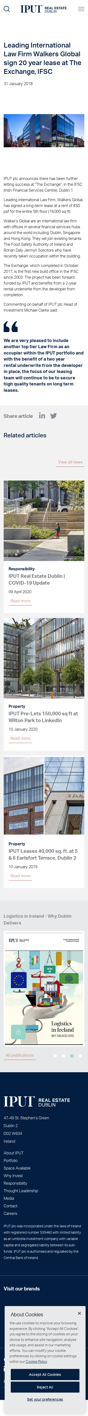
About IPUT (13, 1152)
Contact (10, 1205)
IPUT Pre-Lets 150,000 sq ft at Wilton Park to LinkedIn (43, 716)
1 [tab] (55, 1056)
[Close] (79, 1313)
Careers (10, 1213)
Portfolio (11, 1160)
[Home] (37, 1101)
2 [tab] (63, 1056)
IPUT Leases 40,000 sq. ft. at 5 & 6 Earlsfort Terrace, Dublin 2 (43, 854)
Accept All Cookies (45, 1374)
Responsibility (15, 1183)
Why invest (13, 1175)
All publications (20, 1055)
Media (9, 1198)
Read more (20, 600)
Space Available (17, 1167)
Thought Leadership (21, 1190)
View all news (70, 461)
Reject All (45, 1387)
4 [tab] (80, 1056)
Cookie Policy (36, 1361)
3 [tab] (72, 1056)
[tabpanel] (44, 979)
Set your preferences (45, 1399)
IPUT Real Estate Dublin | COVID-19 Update (37, 579)
